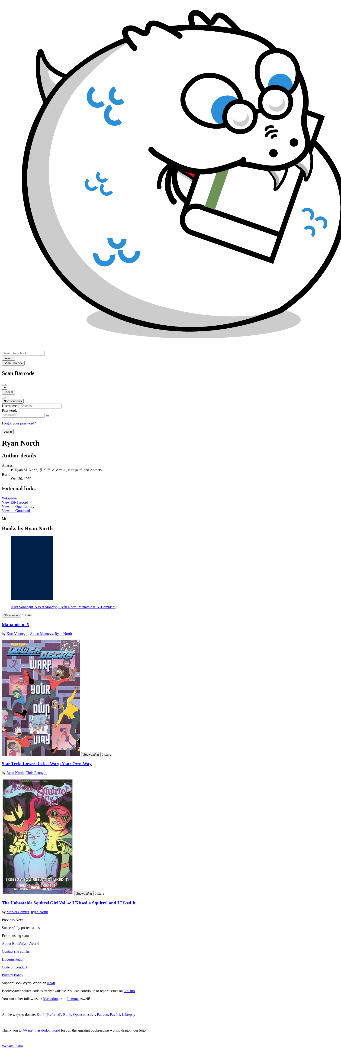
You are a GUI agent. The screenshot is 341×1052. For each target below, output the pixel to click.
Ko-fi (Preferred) (49, 1014)
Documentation (13, 959)
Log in (8, 431)
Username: (10, 406)
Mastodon (50, 999)
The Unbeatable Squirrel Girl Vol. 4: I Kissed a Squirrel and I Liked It (68, 902)
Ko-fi (51, 983)
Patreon (102, 1014)
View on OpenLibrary (18, 506)
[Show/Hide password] (47, 416)
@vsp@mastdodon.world (41, 1030)
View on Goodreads (16, 511)
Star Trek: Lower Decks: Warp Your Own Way (47, 763)
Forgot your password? (19, 423)
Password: (9, 410)
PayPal (115, 1014)
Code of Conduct (14, 967)
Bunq (67, 1014)
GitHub (129, 991)
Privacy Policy (12, 975)
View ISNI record (15, 502)
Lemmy (73, 999)
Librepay (128, 1014)
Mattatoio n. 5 (15, 624)
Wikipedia (9, 498)
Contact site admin (15, 951)
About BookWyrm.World (20, 943)
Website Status (12, 1046)
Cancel (8, 392)
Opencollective (84, 1014)
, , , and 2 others (58, 470)
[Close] (4, 384)
